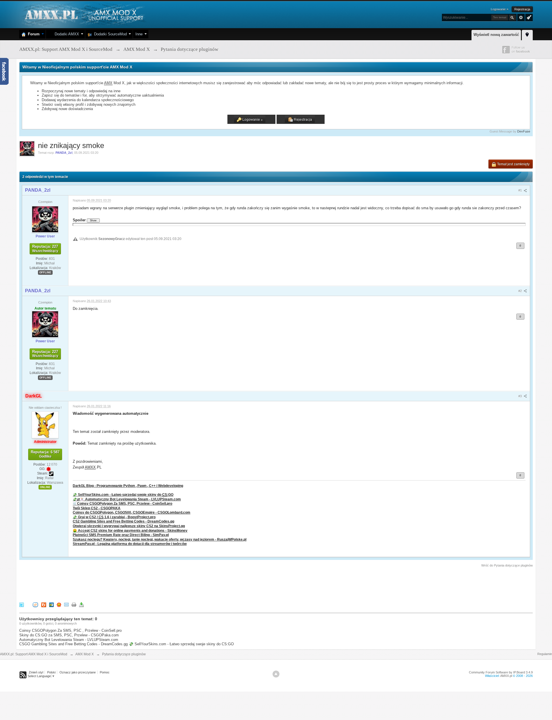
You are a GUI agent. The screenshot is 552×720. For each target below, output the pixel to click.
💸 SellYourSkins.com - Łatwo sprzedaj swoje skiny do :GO (123, 494)
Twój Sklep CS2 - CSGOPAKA (96, 508)
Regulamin (544, 654)
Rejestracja (522, 9)
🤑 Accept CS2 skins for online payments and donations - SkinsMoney (130, 530)
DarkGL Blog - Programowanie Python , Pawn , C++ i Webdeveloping (128, 485)
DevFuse (523, 131)
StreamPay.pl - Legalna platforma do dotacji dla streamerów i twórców (130, 544)
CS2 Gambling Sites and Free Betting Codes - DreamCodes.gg (123, 521)
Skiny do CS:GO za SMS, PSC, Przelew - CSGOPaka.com (69, 635)
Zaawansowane (521, 17)
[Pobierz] (81, 604)
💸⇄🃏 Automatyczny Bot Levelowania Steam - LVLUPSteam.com (127, 499)
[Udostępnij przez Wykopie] (35, 604)
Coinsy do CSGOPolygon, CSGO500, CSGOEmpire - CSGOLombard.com (131, 512)
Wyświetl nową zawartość (496, 34)
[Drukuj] (74, 604)
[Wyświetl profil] (45, 219)
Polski (51, 672)
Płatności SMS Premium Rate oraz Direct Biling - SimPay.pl (121, 535)
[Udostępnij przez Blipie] (43, 604)
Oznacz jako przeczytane (78, 672)
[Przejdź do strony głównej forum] (83, 14)
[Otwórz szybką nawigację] (527, 34)
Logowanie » (499, 9)
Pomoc (105, 672)
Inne (139, 34)
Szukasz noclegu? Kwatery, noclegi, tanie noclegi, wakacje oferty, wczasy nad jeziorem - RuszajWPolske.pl (159, 539)
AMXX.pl (506, 675)
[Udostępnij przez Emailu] (66, 604)
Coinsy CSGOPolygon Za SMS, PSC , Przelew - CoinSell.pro (70, 630)
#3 (520, 396)
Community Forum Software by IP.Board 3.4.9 (501, 672)
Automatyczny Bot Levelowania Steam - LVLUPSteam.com (68, 640)
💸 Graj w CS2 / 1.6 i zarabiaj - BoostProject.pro (114, 517)
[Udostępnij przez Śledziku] (51, 604)
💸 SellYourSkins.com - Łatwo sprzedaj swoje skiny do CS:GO (181, 644)
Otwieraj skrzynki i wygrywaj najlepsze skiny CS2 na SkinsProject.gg (129, 526)
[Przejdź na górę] (276, 674)
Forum (33, 34)
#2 (520, 291)
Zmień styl (36, 672)
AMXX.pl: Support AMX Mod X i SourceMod (33, 654)
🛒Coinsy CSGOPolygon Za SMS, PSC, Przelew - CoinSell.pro (122, 503)
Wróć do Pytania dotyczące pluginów (507, 565)
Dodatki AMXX (65, 34)
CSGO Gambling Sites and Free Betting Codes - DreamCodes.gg (73, 644)
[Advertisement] (124, 584)
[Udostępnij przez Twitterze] (21, 604)
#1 (520, 190)
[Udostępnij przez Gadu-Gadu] (59, 604)
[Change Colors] (528, 17)
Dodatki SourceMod (109, 34)
